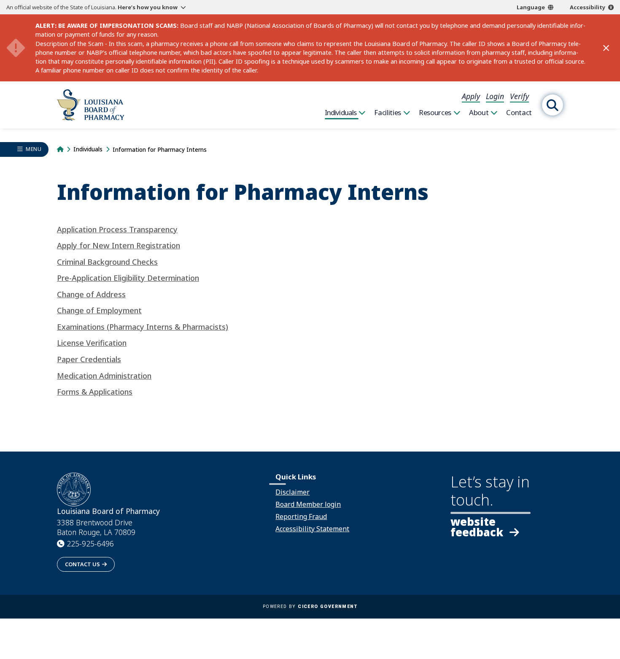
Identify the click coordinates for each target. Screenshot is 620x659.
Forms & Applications (94, 392)
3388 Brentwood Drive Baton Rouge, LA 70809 (96, 527)
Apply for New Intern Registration (118, 245)
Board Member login (308, 504)
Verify (519, 96)
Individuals (341, 112)
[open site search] (552, 105)
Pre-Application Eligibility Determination (128, 278)
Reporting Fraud (301, 516)
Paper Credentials (89, 359)
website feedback (476, 526)
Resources (435, 112)
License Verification (92, 343)
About (478, 112)
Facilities (387, 112)
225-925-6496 (90, 543)
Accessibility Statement (312, 528)
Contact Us (82, 564)
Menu (33, 149)
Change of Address (91, 294)
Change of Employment (99, 310)
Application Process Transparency (117, 229)
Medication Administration (104, 376)
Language (531, 7)
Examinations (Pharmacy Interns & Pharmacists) (142, 327)
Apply (471, 96)
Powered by (310, 606)
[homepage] (90, 105)
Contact (519, 112)
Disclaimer (292, 492)
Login (495, 96)
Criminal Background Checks (107, 262)
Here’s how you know (148, 7)
